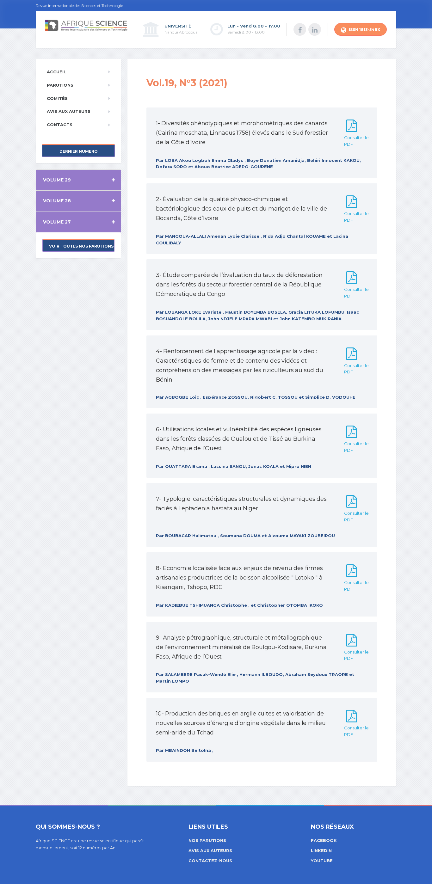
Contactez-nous (210, 860)
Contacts (59, 124)
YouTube (322, 860)
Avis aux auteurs (68, 111)
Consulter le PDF (356, 141)
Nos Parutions (207, 840)
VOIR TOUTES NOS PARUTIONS (81, 246)
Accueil (56, 71)
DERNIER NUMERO (78, 151)
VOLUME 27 (57, 222)
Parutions (60, 85)
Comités (57, 98)
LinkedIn (321, 850)
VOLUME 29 (57, 180)
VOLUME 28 (57, 201)
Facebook (324, 840)
